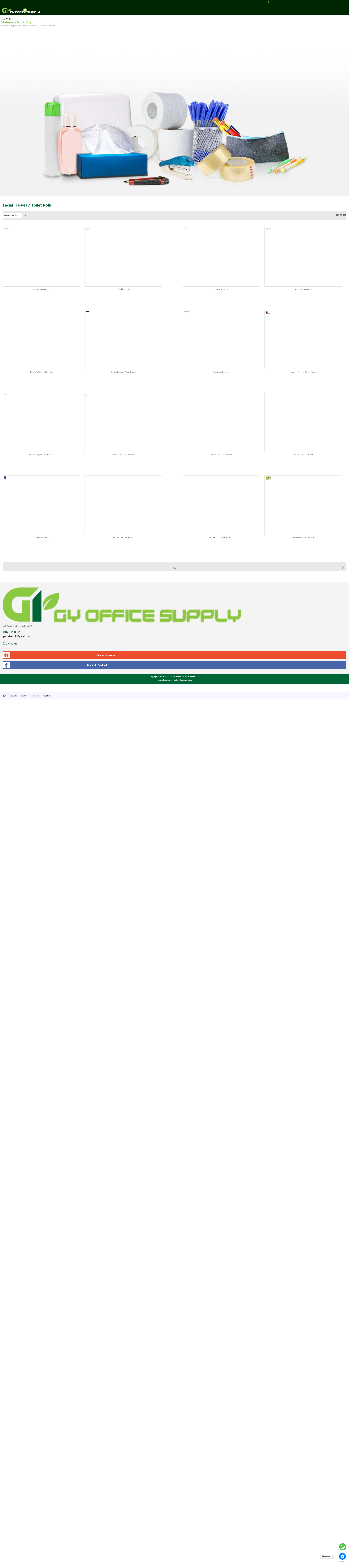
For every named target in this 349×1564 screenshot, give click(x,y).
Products (14, 696)
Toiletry (24, 696)
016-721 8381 (11, 632)
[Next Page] (342, 567)
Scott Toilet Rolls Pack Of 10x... (123, 537)
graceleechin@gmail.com (16, 636)
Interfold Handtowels (221, 289)
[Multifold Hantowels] (123, 256)
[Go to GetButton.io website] (342, 1561)
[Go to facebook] (342, 1556)
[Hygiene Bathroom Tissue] (303, 256)
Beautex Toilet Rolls (41, 537)
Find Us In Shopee (106, 655)
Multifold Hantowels (123, 289)
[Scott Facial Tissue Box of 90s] (221, 505)
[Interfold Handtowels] (221, 256)
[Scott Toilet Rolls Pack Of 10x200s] (123, 505)
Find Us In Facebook (96, 665)
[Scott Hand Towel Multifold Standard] (41, 339)
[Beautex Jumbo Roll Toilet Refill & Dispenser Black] (123, 422)
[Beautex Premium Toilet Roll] (303, 505)
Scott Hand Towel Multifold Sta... (41, 372)
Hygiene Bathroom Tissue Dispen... (123, 372)
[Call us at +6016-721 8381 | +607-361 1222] (26, 11)
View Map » (13, 644)
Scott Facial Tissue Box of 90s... (221, 537)
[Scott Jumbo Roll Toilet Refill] (303, 422)
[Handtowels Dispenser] (221, 339)
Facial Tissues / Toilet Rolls (41, 696)
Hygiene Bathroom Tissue (303, 289)
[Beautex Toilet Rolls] (41, 505)
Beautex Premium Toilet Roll (303, 537)
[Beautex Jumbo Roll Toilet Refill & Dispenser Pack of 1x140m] (221, 422)
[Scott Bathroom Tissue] (41, 256)
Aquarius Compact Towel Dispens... (41, 455)
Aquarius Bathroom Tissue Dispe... (303, 372)
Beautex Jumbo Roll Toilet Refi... (123, 455)
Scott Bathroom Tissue (41, 289)
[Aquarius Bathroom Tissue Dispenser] (303, 339)
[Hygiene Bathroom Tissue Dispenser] (123, 339)
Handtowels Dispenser (221, 372)
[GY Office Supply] (12, 10)
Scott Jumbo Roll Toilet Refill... (303, 455)
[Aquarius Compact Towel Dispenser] (41, 422)
